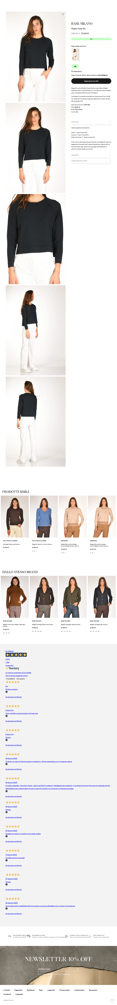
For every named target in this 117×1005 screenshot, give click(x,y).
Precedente (10, 679)
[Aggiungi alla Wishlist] (63, 14)
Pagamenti (18, 990)
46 (75, 66)
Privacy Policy (66, 974)
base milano (81, 23)
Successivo (21, 679)
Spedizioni (31, 990)
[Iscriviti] (77, 969)
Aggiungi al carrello (91, 81)
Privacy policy (65, 990)
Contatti (7, 990)
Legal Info (51, 990)
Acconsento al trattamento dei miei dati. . (55, 974)
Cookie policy (79, 990)
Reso (41, 990)
